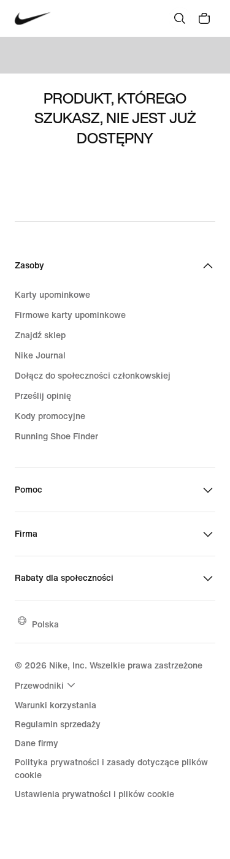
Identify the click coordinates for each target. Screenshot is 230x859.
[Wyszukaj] (180, 18)
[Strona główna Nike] (33, 19)
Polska (45, 624)
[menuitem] (47, 685)
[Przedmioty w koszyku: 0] (204, 18)
